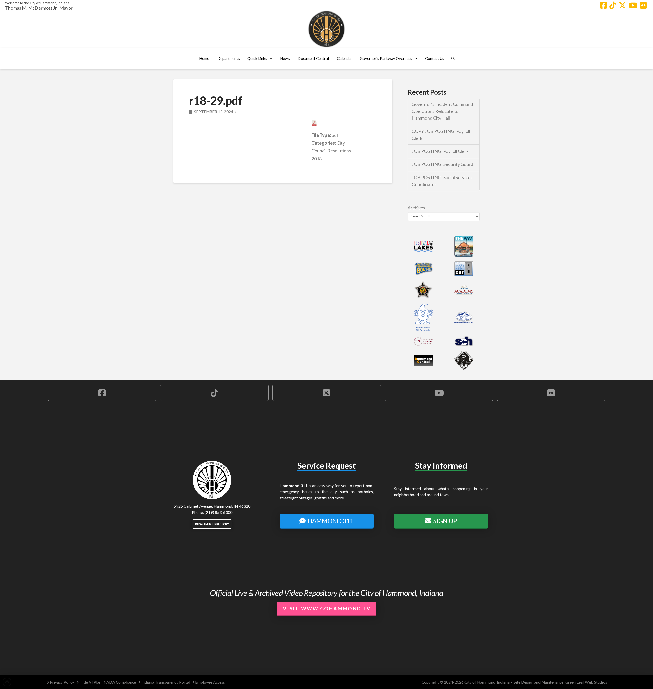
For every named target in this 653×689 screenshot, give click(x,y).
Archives (416, 207)
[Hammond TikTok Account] (612, 5)
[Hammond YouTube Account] (633, 5)
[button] (228, 58)
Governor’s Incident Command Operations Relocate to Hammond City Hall (442, 111)
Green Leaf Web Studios (586, 682)
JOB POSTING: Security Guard (442, 164)
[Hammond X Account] (622, 5)
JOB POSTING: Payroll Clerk (440, 151)
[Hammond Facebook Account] (603, 5)
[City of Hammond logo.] (326, 29)
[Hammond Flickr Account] (643, 5)
